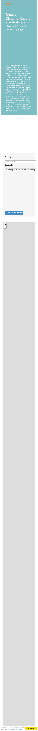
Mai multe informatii (17, 729)
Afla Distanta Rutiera (15, 212)
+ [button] (5, 224)
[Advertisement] (19, 49)
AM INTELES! (31, 728)
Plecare (8, 157)
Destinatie (9, 165)
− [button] (5, 227)
